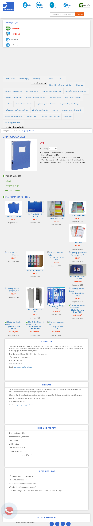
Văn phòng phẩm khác (12, 123)
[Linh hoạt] (50, 7)
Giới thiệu (10, 15)
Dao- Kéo (55, 110)
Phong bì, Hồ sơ (55, 97)
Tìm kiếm (80, 14)
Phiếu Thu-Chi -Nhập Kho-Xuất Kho (16, 110)
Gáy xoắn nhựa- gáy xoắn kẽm (72, 110)
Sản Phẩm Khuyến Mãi (15, 127)
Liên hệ (38, 15)
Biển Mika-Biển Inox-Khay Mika (36, 97)
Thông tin (8, 181)
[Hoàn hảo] (64, 7)
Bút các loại (36, 79)
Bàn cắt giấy (67, 116)
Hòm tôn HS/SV (10, 79)
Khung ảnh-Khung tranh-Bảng (52, 91)
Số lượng (44, 149)
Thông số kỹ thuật (12, 186)
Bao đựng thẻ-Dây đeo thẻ (13, 91)
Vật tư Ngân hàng (32, 91)
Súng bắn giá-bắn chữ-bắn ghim (76, 91)
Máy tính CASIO (32, 116)
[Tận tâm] (37, 7)
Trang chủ (6, 131)
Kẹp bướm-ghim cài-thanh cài (46, 104)
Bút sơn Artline (41, 83)
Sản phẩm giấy (24, 79)
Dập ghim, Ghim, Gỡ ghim (13, 97)
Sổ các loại (79, 85)
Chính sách (29, 15)
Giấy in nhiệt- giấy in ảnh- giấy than (60, 85)
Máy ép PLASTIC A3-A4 (56, 79)
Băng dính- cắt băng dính (73, 97)
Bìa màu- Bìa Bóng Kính (40, 110)
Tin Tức (19, 15)
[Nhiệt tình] (24, 7)
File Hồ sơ (8, 104)
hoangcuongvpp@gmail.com (22, 367)
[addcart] (66, 149)
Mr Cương (14, 39)
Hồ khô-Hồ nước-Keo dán (24, 104)
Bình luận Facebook (12, 191)
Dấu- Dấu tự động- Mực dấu (50, 116)
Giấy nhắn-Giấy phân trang (69, 104)
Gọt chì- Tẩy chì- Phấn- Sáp (14, 116)
